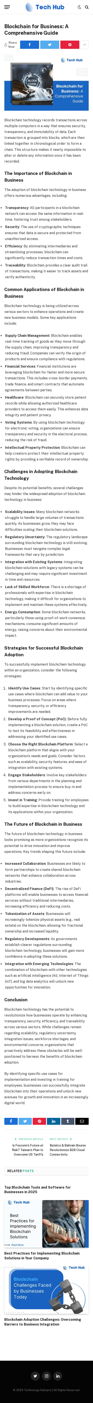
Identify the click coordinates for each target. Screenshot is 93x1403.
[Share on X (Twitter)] (49, 45)
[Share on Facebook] (29, 45)
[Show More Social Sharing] (84, 45)
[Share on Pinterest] (69, 45)
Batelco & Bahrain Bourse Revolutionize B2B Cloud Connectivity (68, 1150)
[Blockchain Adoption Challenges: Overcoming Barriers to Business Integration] (46, 1290)
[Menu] (7, 7)
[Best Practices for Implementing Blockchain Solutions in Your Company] (46, 1224)
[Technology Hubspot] (44, 7)
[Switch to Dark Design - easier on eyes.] (79, 7)
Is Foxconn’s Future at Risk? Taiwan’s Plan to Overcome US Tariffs (27, 1150)
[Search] (86, 7)
